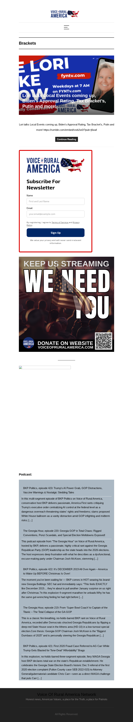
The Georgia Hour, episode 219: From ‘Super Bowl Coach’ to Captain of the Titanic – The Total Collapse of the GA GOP (65, 609)
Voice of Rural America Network (66, 694)
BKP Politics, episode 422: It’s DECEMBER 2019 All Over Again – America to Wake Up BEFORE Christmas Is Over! (65, 571)
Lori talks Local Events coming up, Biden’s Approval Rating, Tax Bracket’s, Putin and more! (64, 101)
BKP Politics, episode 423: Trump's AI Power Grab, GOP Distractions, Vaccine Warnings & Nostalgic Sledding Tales (62, 490)
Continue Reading (66, 139)
